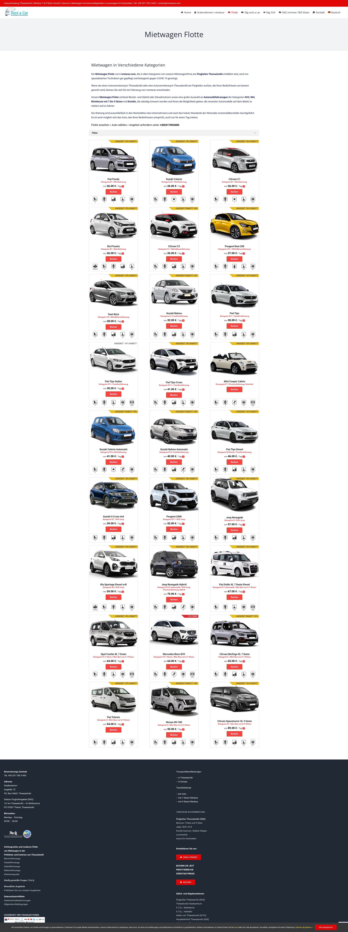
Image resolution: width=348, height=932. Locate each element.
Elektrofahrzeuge (12, 870)
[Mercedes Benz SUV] (174, 616)
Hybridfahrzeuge (12, 866)
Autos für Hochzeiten (186, 838)
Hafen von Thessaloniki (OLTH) (191, 915)
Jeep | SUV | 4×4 (184, 827)
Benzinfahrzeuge (12, 858)
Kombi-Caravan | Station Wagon (191, 831)
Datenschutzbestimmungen (17, 900)
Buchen (113, 191)
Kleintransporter (11, 874)
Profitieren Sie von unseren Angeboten (22, 890)
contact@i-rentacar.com (169, 3)
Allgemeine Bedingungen (16, 904)
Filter (95, 132)
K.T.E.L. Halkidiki (184, 911)
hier (236, 927)
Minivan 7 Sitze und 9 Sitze (189, 823)
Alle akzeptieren (326, 927)
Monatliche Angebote (14, 886)
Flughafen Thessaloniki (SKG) (190, 899)
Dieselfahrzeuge (12, 862)
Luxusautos (181, 834)
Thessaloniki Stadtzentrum (189, 903)
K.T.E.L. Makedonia (185, 907)
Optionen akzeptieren (303, 927)
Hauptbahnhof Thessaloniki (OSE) (192, 919)
